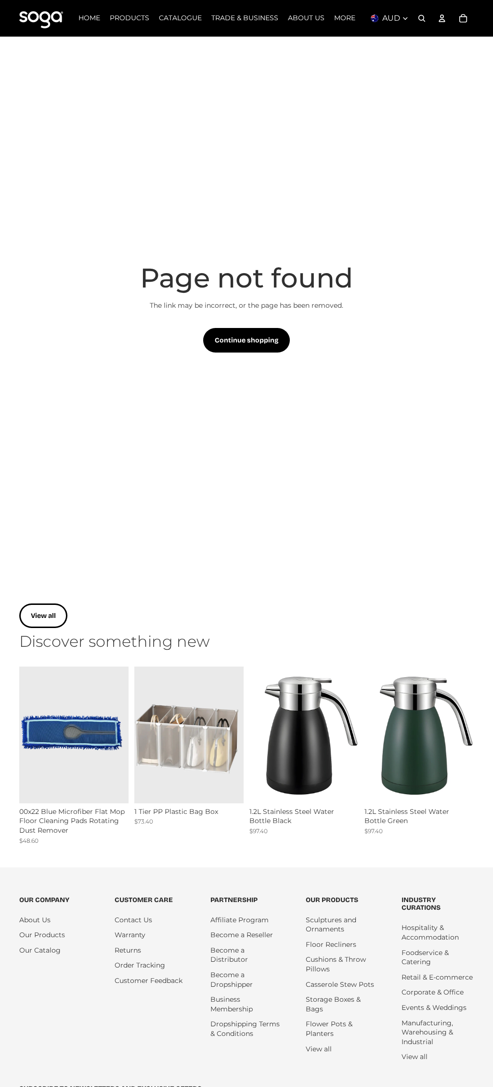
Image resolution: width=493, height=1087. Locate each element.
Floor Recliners (331, 944)
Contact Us (133, 920)
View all (43, 616)
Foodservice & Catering (425, 957)
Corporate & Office (433, 992)
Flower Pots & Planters (329, 1029)
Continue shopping (246, 340)
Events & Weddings (434, 1007)
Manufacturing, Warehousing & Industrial (427, 1032)
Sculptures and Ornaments (331, 925)
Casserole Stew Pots (340, 984)
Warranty (130, 934)
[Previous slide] (26, 735)
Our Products (42, 934)
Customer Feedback (148, 980)
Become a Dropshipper (231, 979)
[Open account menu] (442, 18)
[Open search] (421, 18)
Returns (128, 950)
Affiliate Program (239, 920)
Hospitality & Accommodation (430, 932)
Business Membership (231, 1004)
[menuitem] (344, 18)
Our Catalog (40, 950)
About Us (35, 920)
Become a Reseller (241, 934)
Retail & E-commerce (437, 977)
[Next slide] (121, 735)
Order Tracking (140, 965)
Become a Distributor (229, 955)
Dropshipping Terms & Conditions (245, 1029)
